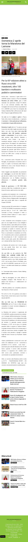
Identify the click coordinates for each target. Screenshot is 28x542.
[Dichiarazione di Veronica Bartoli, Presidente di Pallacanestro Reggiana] (5, 389)
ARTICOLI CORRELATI (7, 370)
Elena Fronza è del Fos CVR (18, 404)
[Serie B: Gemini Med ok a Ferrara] (5, 423)
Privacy (20, 534)
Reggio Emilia (13, 462)
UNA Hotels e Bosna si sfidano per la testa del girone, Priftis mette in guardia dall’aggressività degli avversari (17, 380)
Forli (12, 471)
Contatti (7, 534)
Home (3, 35)
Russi (7, 35)
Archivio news (13, 534)
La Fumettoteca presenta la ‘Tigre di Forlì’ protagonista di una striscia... (18, 468)
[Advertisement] (14, 19)
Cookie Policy (14, 536)
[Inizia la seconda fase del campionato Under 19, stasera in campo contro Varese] (5, 414)
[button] (26, 2)
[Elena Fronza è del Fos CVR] (5, 406)
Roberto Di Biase (6, 49)
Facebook (15, 537)
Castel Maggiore (14, 486)
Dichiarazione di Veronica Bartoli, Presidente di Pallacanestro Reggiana (17, 389)
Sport (6, 38)
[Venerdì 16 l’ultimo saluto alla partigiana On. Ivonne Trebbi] (5, 485)
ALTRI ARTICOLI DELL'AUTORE (9, 372)
